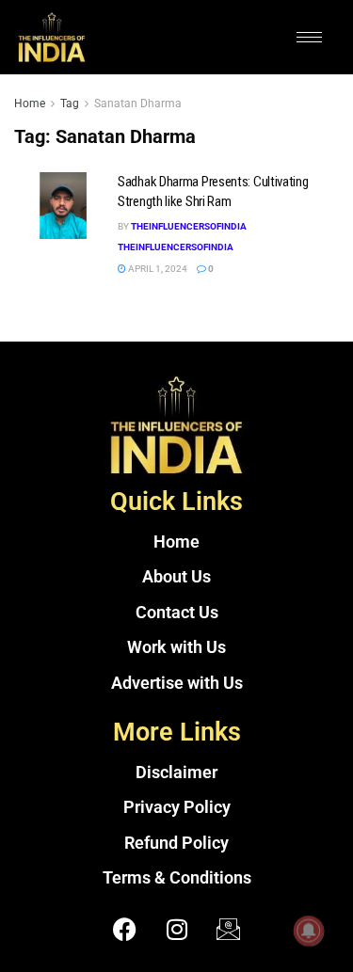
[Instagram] (177, 929)
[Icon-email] (228, 929)
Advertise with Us (177, 683)
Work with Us (176, 647)
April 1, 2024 (156, 268)
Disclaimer (176, 772)
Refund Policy (176, 843)
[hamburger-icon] (309, 37)
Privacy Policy (177, 807)
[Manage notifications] (309, 931)
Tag (69, 103)
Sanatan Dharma (138, 103)
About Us (176, 576)
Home (29, 103)
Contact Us (177, 612)
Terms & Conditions (177, 877)
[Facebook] (125, 929)
